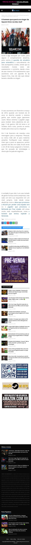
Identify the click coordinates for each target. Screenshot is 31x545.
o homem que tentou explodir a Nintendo (15, 213)
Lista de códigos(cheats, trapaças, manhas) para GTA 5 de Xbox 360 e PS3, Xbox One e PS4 (18, 517)
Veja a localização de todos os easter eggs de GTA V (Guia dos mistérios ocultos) (17, 531)
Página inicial (4, 15)
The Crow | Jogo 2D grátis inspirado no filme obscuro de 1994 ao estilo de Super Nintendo (18, 306)
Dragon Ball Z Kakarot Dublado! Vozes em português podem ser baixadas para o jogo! (18, 328)
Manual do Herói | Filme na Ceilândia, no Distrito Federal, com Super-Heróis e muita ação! (18, 467)
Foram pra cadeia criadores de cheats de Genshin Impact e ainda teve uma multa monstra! (18, 240)
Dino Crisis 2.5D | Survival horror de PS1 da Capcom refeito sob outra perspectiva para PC (18, 358)
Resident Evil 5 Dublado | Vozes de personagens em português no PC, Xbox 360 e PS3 (18, 313)
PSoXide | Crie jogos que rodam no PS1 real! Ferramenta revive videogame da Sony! (18, 320)
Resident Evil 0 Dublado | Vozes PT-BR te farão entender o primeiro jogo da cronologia (18, 343)
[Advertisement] (15, 93)
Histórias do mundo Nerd (13, 15)
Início (7, 539)
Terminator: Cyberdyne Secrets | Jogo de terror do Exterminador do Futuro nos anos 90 (18, 452)
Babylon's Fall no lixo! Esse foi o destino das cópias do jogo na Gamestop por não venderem (18, 232)
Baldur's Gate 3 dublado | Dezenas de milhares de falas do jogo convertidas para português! (18, 292)
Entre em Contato (21, 539)
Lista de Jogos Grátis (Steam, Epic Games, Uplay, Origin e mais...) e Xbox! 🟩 (18, 298)
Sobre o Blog (13, 539)
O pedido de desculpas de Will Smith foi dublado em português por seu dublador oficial (18, 248)
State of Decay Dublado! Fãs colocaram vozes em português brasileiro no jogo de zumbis (18, 350)
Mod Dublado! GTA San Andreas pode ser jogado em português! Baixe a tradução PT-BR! (18, 335)
